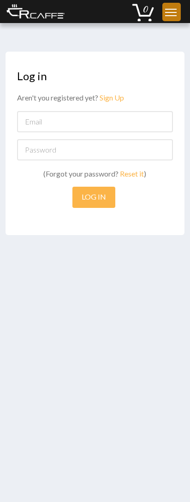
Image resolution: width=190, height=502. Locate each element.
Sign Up (112, 97)
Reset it (132, 173)
